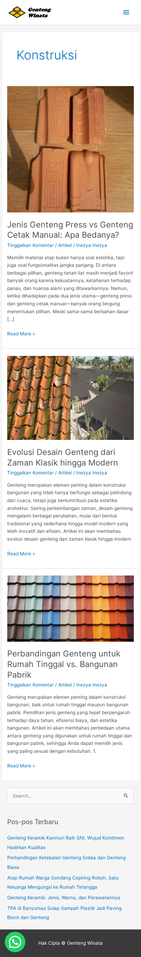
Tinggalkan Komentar (30, 245)
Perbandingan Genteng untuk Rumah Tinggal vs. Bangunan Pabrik (63, 664)
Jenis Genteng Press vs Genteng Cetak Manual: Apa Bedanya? (70, 230)
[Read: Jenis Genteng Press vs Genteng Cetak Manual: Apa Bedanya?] (70, 149)
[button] (15, 942)
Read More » (21, 333)
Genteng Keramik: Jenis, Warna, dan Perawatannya (63, 897)
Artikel (65, 245)
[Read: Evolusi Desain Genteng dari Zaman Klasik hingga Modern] (70, 397)
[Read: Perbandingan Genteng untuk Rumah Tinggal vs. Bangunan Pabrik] (70, 608)
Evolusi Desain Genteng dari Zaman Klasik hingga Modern (62, 457)
